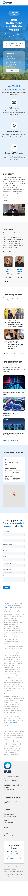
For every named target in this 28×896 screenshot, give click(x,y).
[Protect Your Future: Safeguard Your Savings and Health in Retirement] (14, 313)
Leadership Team (8, 822)
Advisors (6, 825)
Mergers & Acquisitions (10, 835)
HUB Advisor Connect (10, 816)
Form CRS (17, 726)
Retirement (7, 809)
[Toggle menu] (23, 2)
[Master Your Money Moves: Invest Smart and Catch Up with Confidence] (14, 334)
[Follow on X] (15, 802)
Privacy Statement (9, 866)
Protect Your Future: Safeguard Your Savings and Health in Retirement (15, 324)
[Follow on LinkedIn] (5, 802)
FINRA (6, 608)
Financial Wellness (9, 814)
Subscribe (14, 858)
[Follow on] (18, 802)
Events (9, 45)
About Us (6, 820)
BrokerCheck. (14, 722)
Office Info (17, 45)
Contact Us (13, 70)
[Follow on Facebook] (12, 802)
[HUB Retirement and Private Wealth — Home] (7, 2)
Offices (6, 827)
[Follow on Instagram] (8, 802)
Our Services (10, 43)
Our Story (20, 43)
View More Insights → (10, 440)
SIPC (10, 608)
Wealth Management (9, 811)
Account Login (10, 58)
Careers (6, 833)
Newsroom (7, 831)
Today (14, 353)
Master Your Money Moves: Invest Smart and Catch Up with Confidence (15, 345)
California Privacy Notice (16, 871)
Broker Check (10, 56)
